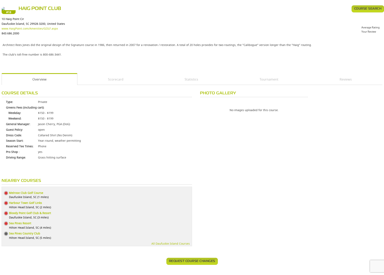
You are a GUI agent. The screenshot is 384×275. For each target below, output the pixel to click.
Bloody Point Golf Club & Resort (30, 213)
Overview (39, 79)
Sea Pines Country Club (24, 233)
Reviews (346, 79)
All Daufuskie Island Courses (170, 243)
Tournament (269, 79)
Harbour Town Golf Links (25, 203)
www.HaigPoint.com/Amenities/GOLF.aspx (30, 28)
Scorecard (115, 79)
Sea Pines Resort (20, 223)
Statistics (191, 79)
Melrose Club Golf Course (26, 193)
